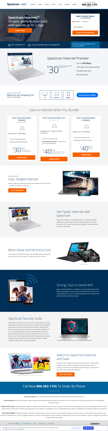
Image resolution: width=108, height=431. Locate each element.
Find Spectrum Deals (85, 33)
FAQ (34, 423)
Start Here (20, 30)
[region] (54, 428)
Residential (77, 21)
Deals (60, 4)
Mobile (47, 4)
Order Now (22, 157)
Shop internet (65, 374)
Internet (33, 4)
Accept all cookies (88, 428)
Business (67, 4)
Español (74, 4)
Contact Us (41, 423)
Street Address (78, 27)
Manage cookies (76, 428)
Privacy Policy (27, 423)
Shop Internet (17, 190)
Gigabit (40, 4)
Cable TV (53, 4)
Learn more (50, 423)
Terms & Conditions (14, 423)
